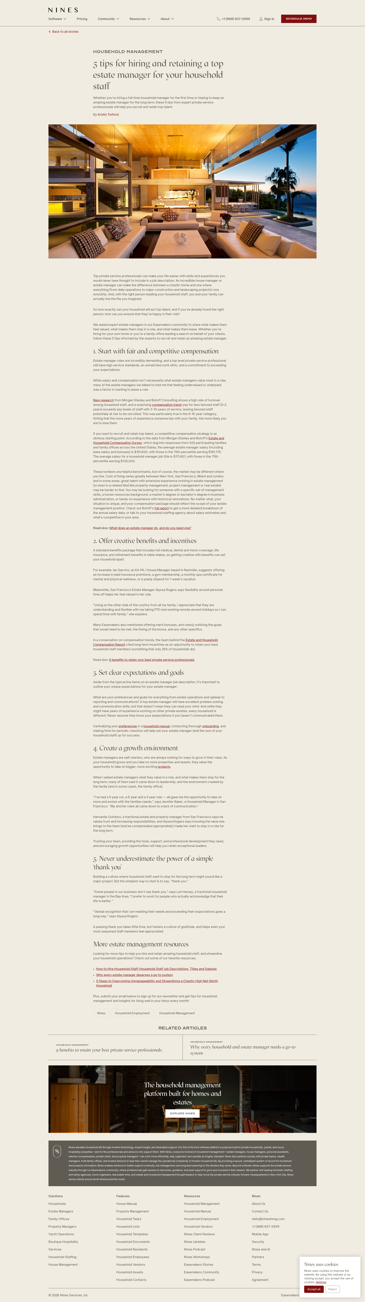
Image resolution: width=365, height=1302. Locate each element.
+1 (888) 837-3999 (236, 19)
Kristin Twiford (108, 114)
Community (106, 19)
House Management (63, 1264)
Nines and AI (261, 1249)
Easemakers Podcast (199, 1280)
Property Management (132, 1211)
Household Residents (132, 1249)
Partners (258, 1257)
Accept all (314, 1289)
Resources (138, 19)
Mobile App (260, 1234)
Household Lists (128, 1226)
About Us (258, 1204)
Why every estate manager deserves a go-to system (134, 975)
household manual (156, 726)
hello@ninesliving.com (268, 1219)
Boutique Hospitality (63, 1242)
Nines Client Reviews (199, 1234)
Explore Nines (182, 1113)
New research (103, 400)
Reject (332, 1289)
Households (57, 1204)
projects (164, 767)
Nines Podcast (194, 1249)
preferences (128, 726)
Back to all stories (65, 31)
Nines (101, 1013)
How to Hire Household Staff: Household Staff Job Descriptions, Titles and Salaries (156, 969)
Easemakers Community (201, 1272)
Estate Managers (60, 1211)
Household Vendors (130, 1264)
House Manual (126, 1204)
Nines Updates (195, 1242)
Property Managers (62, 1226)
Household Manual (197, 1211)
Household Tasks (128, 1219)
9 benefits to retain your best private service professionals (151, 660)
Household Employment (132, 1013)
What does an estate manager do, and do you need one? (150, 528)
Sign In (269, 19)
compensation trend (166, 405)
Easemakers (290, 1295)
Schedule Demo (299, 18)
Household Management (177, 1013)
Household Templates (132, 1234)
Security (258, 1242)
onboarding (210, 726)
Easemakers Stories (198, 1264)
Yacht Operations (61, 1234)
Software (55, 19)
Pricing (82, 19)
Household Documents (133, 1242)
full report (162, 508)
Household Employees (132, 1257)
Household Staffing (62, 1257)
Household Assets (129, 1272)
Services (54, 1249)
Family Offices (58, 1219)
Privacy (257, 1272)
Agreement (260, 1280)
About (165, 19)
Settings (321, 1282)
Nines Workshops (197, 1257)
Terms (256, 1264)
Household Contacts (131, 1280)
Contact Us (260, 1211)
